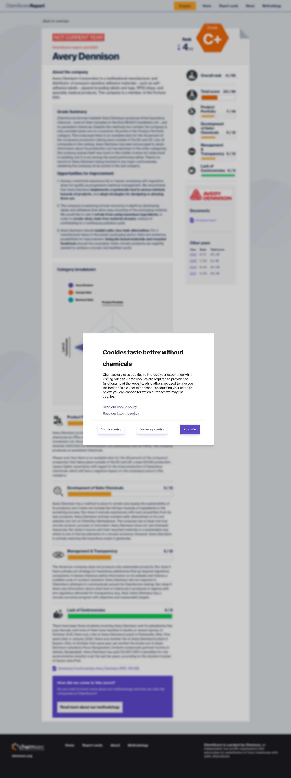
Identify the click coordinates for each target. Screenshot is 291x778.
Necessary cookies (152, 429)
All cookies (190, 429)
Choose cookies (111, 429)
